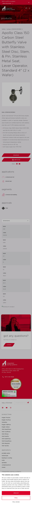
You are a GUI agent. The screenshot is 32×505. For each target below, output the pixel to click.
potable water (6, 453)
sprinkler (4, 462)
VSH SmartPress (6, 429)
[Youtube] (6, 407)
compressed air (6, 465)
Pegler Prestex (6, 417)
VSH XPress (5, 434)
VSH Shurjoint (6, 443)
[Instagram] (10, 407)
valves (3, 29)
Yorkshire (4, 422)
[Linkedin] (2, 407)
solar (3, 460)
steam (3, 467)
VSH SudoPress (6, 438)
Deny (16, 497)
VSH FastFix (5, 436)
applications (6, 450)
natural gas (5, 455)
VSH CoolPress (6, 431)
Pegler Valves (6, 427)
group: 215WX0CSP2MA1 (14, 29)
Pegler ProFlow (6, 420)
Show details (16, 502)
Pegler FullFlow (6, 424)
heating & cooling (7, 457)
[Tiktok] (14, 407)
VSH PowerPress (6, 441)
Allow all (16, 493)
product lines (6, 414)
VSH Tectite (5, 445)
